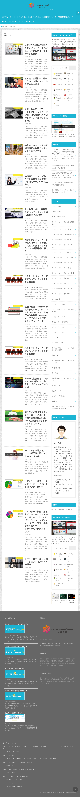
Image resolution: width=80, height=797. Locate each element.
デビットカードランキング (22, 776)
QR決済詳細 (57, 211)
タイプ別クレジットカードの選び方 (63, 310)
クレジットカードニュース (62, 257)
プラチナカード (58, 332)
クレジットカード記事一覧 (14, 786)
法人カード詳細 (58, 396)
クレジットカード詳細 (61, 294)
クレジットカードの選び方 (61, 239)
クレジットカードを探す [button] (60, 68)
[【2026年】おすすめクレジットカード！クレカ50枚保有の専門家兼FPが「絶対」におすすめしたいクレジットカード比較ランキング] (64, 54)
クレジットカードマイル (61, 268)
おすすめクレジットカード (10, 17)
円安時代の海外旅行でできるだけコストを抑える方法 (63, 167)
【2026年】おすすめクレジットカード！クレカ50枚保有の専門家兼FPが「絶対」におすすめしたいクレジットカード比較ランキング (64, 43)
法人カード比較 (7, 769)
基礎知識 (65, 17)
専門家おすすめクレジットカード (63, 379)
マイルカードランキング (9, 783)
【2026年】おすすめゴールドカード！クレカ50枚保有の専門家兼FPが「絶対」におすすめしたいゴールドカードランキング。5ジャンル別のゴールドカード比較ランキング (63, 155)
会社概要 (43, 643)
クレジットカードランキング (63, 273)
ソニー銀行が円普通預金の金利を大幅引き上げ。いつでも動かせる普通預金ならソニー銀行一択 (63, 175)
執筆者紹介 (58, 475)
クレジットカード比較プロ (57, 792)
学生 (55, 373)
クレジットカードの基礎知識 (63, 234)
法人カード (5, 21)
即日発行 (69, 95)
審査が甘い (59, 89)
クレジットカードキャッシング (62, 246)
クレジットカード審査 (55, 17)
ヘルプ (55, 337)
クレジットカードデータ (61, 252)
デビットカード (14, 21)
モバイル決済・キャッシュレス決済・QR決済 (63, 349)
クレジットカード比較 (25, 17)
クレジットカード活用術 (40, 17)
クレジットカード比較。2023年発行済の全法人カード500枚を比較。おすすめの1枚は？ (64, 136)
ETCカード (22, 21)
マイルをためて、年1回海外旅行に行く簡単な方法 (62, 184)
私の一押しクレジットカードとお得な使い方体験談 (63, 407)
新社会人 (56, 385)
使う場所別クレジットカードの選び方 (63, 361)
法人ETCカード (30, 769)
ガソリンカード (58, 216)
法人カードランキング (18, 769)
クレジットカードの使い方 (62, 229)
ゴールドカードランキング (47, 746)
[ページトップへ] (75, 789)
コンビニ (56, 299)
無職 (54, 401)
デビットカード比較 (8, 776)
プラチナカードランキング (62, 746)
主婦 (55, 355)
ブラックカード (58, 327)
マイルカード (30, 21)
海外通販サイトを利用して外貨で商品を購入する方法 (63, 191)
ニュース (70, 17)
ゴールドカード (58, 304)
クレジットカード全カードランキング (12, 746)
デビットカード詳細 (60, 322)
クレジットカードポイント (62, 262)
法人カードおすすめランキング (62, 510)
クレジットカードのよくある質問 (63, 223)
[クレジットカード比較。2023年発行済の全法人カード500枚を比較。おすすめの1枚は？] (63, 127)
